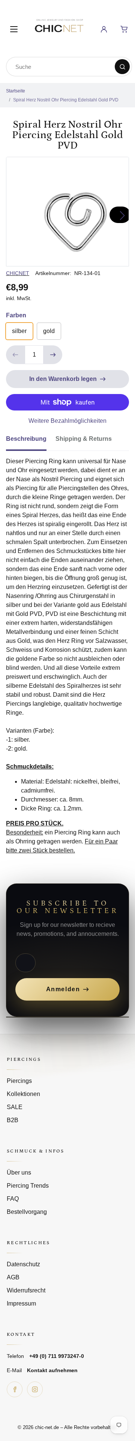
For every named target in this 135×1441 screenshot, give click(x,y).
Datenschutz (23, 1264)
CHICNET (17, 273)
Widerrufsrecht (26, 1290)
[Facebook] (14, 1389)
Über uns (19, 1172)
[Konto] (104, 29)
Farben (16, 315)
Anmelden (63, 989)
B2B (12, 1120)
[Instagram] (35, 1389)
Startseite (15, 91)
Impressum (21, 1303)
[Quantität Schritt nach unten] (15, 354)
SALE (14, 1107)
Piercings (19, 1081)
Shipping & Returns (84, 439)
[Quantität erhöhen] (53, 354)
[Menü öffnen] (14, 29)
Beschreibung (26, 439)
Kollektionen (23, 1094)
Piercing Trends (28, 1185)
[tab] (31, 441)
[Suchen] (122, 66)
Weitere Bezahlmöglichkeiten (67, 421)
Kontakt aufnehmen (52, 1370)
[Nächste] (120, 215)
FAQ (13, 1199)
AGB (13, 1277)
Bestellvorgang (27, 1212)
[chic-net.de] (59, 28)
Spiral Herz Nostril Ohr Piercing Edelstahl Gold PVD (65, 100)
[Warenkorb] (124, 29)
